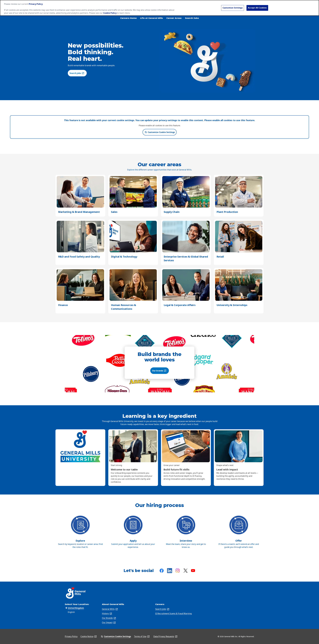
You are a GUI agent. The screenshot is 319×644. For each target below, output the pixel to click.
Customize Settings (233, 7)
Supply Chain (172, 212)
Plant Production (227, 212)
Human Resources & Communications (126, 307)
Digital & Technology (124, 257)
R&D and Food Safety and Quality (79, 257)
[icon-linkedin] (170, 571)
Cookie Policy (110, 13)
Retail (220, 257)
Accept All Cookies (257, 7)
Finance (63, 305)
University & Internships (232, 305)
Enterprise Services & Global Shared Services (186, 258)
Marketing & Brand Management (79, 212)
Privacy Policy (36, 4)
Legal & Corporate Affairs (180, 305)
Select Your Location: (77, 604)
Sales (114, 212)
